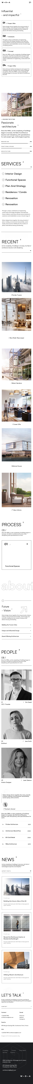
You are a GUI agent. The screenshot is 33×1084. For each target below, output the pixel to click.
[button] (16, 625)
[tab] (16, 625)
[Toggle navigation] (26, 2)
